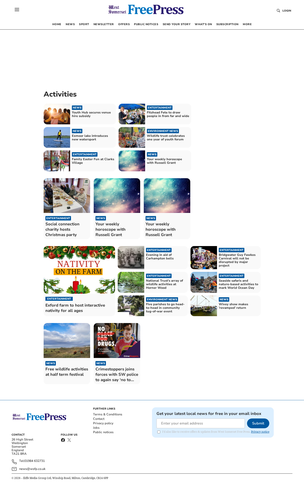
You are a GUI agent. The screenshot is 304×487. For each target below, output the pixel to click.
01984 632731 (34, 461)
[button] (17, 9)
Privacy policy (103, 423)
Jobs (96, 428)
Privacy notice (260, 431)
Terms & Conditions (107, 414)
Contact (98, 419)
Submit (258, 423)
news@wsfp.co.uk (32, 469)
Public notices (103, 432)
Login (286, 10)
